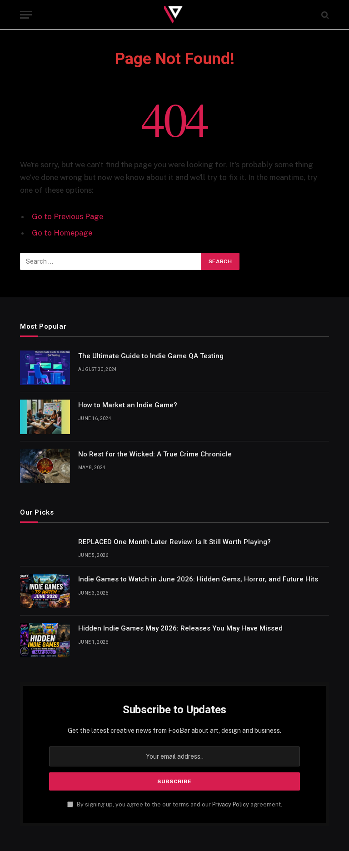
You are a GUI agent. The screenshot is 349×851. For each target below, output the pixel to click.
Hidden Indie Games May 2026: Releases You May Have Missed (180, 628)
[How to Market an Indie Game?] (45, 417)
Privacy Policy (230, 804)
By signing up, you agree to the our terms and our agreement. (178, 804)
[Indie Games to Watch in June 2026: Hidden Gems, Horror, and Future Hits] (45, 591)
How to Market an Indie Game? (127, 405)
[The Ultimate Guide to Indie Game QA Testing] (45, 367)
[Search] (324, 15)
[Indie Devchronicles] (174, 15)
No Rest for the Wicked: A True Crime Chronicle (155, 454)
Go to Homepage (62, 232)
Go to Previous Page (67, 216)
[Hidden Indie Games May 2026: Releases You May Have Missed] (45, 640)
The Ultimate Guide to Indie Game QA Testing (151, 356)
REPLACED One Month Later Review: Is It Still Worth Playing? (174, 542)
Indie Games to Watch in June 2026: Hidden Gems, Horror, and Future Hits (198, 579)
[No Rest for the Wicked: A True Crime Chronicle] (45, 466)
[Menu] (26, 15)
